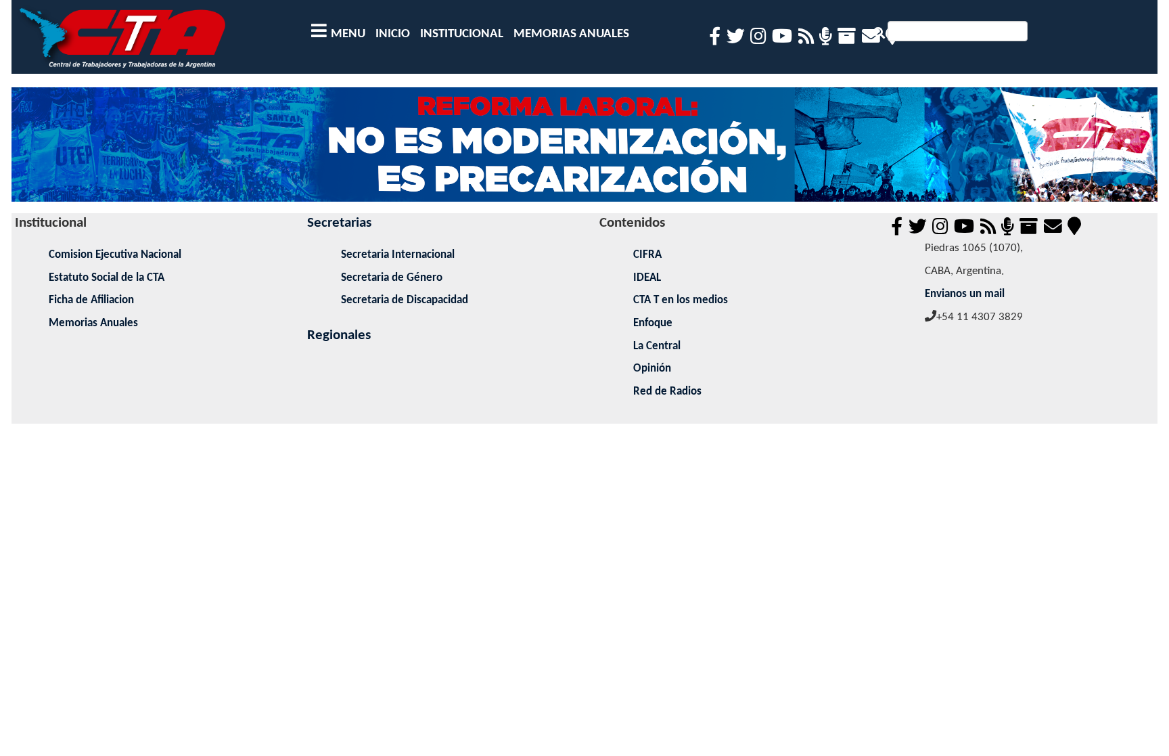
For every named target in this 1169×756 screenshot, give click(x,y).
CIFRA (647, 255)
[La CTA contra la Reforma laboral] (584, 150)
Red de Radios (667, 391)
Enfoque (652, 323)
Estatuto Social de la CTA (106, 278)
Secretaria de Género (391, 278)
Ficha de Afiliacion (91, 300)
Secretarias (339, 223)
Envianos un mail (965, 294)
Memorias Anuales (93, 323)
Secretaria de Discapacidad (404, 300)
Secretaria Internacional (398, 255)
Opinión (652, 368)
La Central (657, 346)
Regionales (339, 335)
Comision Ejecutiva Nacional (115, 255)
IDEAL (647, 278)
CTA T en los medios (680, 300)
